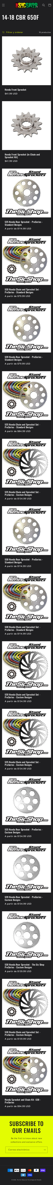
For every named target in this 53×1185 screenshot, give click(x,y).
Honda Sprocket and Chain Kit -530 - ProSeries (23, 1101)
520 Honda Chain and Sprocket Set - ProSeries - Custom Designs (22, 696)
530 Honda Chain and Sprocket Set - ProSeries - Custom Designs (22, 1033)
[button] (3, 5)
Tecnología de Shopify (34, 1180)
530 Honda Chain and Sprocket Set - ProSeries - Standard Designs (22, 628)
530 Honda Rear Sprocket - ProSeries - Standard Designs (24, 561)
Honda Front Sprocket (15, 89)
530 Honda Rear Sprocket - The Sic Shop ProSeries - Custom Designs (24, 966)
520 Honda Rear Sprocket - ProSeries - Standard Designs (24, 358)
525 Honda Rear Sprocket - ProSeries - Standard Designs (24, 223)
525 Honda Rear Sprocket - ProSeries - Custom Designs (24, 831)
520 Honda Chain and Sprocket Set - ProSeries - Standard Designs (22, 291)
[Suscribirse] (44, 1150)
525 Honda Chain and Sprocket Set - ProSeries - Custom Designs (22, 493)
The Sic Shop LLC (22, 1180)
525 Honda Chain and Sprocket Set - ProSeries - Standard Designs (22, 426)
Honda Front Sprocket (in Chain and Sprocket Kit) (22, 156)
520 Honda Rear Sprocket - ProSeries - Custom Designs (24, 898)
